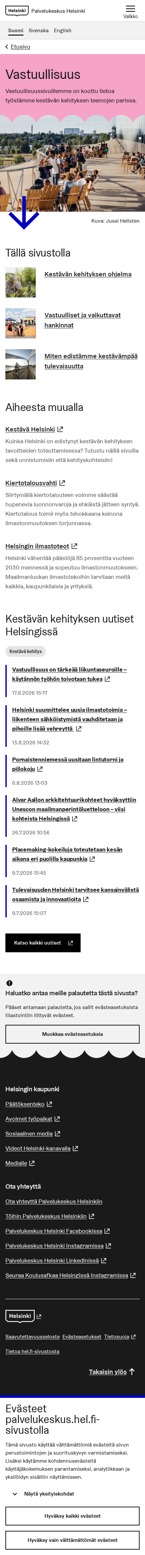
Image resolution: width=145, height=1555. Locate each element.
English (62, 30)
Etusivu (20, 46)
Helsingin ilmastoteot (42, 546)
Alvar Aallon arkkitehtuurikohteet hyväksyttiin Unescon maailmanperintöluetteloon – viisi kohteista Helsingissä (76, 809)
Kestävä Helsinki (35, 429)
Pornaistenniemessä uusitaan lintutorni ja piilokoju (74, 764)
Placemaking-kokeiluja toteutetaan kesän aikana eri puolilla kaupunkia (76, 854)
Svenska (39, 30)
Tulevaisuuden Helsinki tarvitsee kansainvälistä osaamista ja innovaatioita (76, 894)
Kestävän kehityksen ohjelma (88, 274)
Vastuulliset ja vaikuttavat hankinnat (83, 320)
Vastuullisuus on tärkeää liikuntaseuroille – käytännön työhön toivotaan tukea (76, 674)
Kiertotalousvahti (36, 482)
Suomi (15, 30)
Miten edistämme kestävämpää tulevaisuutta (91, 361)
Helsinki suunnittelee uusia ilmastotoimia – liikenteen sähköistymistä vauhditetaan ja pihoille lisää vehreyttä (76, 719)
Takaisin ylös (108, 1371)
